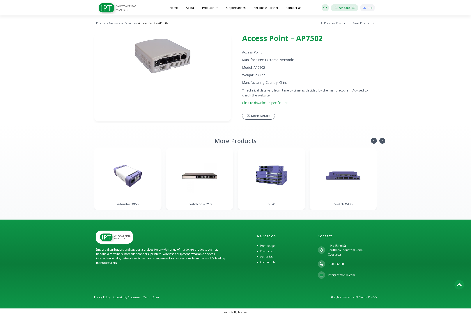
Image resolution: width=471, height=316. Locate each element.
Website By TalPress (235, 312)
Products (102, 23)
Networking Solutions (123, 23)
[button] (374, 141)
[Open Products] (216, 8)
